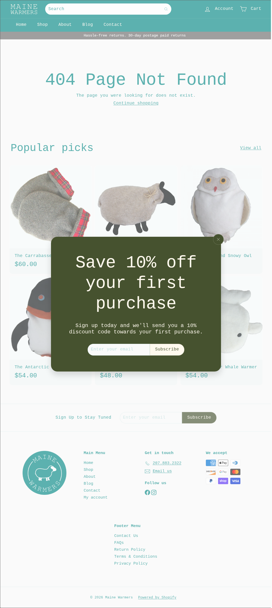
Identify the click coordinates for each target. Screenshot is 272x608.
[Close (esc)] (218, 239)
